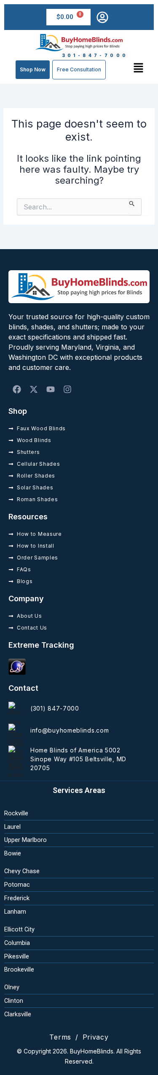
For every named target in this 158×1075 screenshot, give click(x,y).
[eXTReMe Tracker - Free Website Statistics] (17, 666)
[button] (138, 67)
